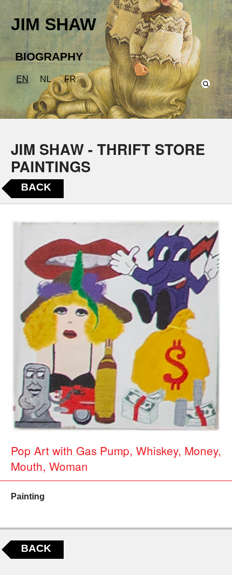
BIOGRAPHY (49, 56)
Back (36, 187)
